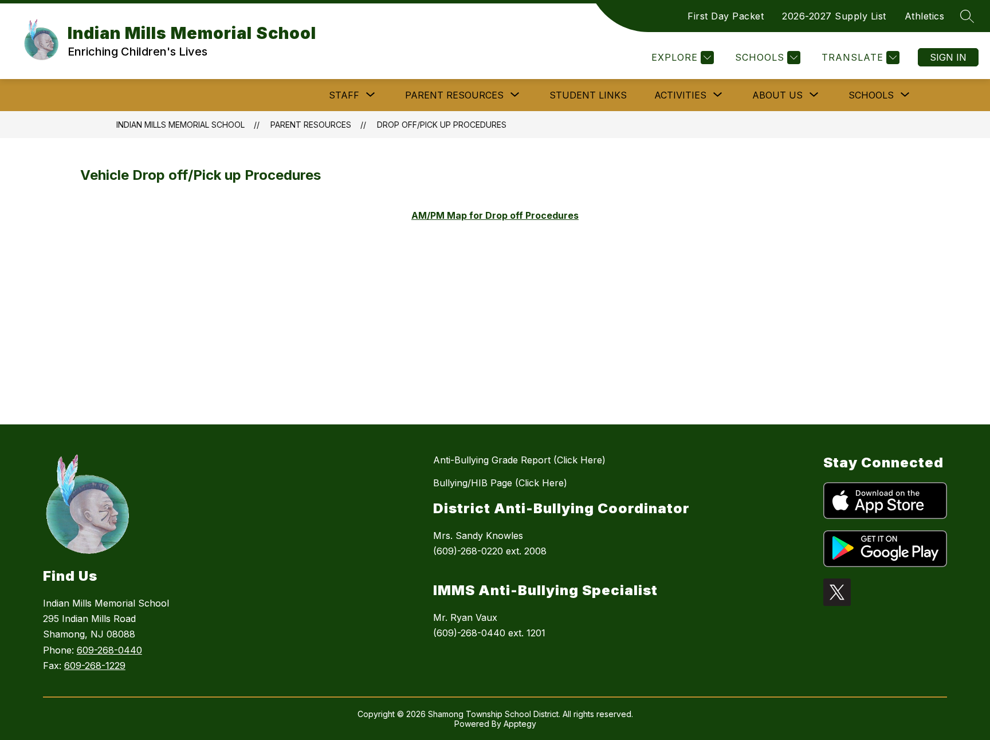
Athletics (925, 16)
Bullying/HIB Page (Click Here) (500, 483)
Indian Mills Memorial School (180, 124)
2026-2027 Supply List (834, 16)
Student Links (588, 95)
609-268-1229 (94, 665)
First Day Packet (726, 16)
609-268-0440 (109, 650)
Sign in (948, 57)
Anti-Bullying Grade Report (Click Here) (519, 460)
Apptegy (520, 724)
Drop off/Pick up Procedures (441, 124)
